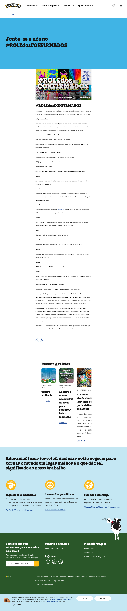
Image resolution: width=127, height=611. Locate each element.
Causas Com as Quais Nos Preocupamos (102, 507)
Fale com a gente (42, 581)
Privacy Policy (67, 599)
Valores (67, 6)
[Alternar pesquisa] (114, 5)
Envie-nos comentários (55, 548)
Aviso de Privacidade (77, 577)
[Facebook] (48, 561)
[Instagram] (54, 561)
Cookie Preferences (52, 601)
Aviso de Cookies (58, 577)
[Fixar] (41, 340)
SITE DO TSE (61, 209)
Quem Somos (84, 6)
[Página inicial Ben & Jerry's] (13, 5)
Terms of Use (56, 599)
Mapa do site (58, 581)
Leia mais (45, 401)
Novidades (12, 14)
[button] (8, 576)
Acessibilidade (41, 577)
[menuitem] (31, 5)
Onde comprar (49, 6)
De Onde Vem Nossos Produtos (19, 510)
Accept (102, 598)
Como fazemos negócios (94, 556)
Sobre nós (88, 552)
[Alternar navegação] (121, 5)
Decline (84, 598)
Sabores (31, 6)
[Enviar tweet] (37, 340)
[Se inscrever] (36, 563)
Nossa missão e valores (55, 510)
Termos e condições (97, 577)
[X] (60, 561)
